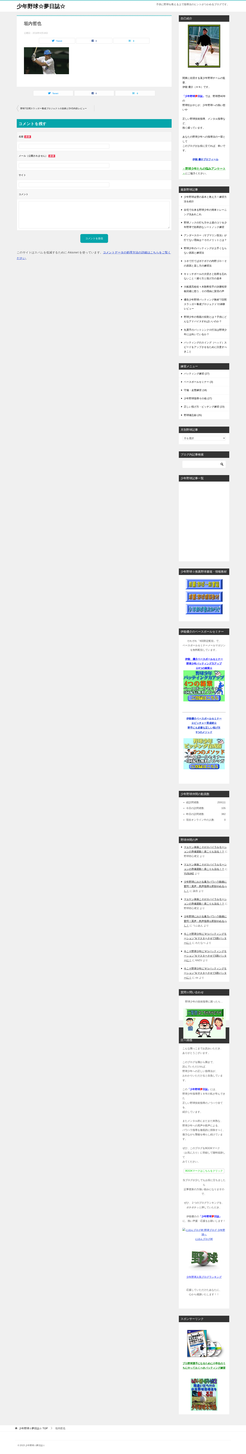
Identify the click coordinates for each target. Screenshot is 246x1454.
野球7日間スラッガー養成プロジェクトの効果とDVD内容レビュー (53, 108)
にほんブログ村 (204, 1239)
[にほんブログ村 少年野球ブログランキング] (204, 1234)
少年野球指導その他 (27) (198, 398)
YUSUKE (189, 873)
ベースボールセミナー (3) (198, 381)
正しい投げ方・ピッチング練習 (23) (204, 406)
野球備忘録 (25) (193, 415)
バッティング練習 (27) (196, 373)
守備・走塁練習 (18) (195, 390)
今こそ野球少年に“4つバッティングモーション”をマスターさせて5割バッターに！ (205, 938)
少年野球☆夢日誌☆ (41, 6)
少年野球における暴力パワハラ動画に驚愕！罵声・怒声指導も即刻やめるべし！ (205, 886)
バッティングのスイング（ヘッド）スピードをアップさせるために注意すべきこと (205, 347)
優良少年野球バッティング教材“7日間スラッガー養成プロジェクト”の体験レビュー (205, 304)
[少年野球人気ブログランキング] (204, 1258)
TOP (33, 1428)
